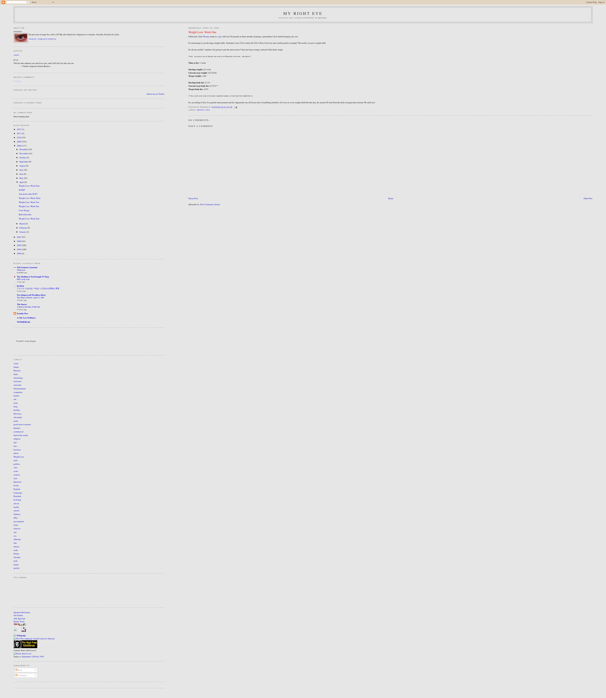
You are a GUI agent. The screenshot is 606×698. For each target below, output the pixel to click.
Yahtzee (17, 514)
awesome (17, 384)
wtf (15, 399)
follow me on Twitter (155, 93)
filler (16, 517)
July (21, 169)
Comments (22, 675)
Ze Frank (17, 499)
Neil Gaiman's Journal (27, 267)
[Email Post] (235, 107)
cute (15, 467)
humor (16, 395)
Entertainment (20, 388)
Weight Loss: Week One (202, 32)
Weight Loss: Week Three (30, 198)
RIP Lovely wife (23, 279)
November (24, 153)
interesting (18, 377)
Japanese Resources (22, 612)
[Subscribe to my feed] (15, 630)
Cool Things (24, 210)
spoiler (16, 568)
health (16, 507)
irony (16, 524)
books (16, 485)
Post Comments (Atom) (210, 204)
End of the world (21, 435)
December (23, 149)
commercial (19, 431)
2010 (19, 137)
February (23, 227)
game (16, 420)
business (17, 449)
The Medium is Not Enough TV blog (33, 276)
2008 (19, 145)
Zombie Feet (22, 313)
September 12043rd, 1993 (33, 656)
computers (18, 392)
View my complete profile (42, 39)
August (22, 165)
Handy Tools (19, 621)
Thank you (21, 270)
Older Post (588, 198)
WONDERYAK (23, 321)
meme (16, 564)
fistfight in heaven (315, 18)
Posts (19, 669)
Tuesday (17, 557)
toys (15, 446)
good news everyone (22, 424)
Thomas (206, 36)
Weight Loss (203, 110)
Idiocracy (18, 413)
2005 (19, 245)
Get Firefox (18, 615)
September (24, 161)
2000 (19, 253)
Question (17, 481)
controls (16, 55)
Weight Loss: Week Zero (29, 218)
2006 (19, 241)
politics (17, 464)
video (16, 363)
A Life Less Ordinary (26, 317)
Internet (17, 428)
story (16, 402)
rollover (17, 528)
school (16, 510)
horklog (20, 285)
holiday (17, 410)
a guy (219, 36)
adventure (18, 417)
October (23, 157)
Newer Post (193, 198)
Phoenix (17, 370)
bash (16, 560)
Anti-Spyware (19, 618)
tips (15, 442)
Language (18, 492)
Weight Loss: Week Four (29, 185)
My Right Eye (303, 13)
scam (16, 471)
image (16, 366)
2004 (19, 249)
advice (16, 503)
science (17, 474)
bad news (17, 381)
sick (15, 478)
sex (15, 535)
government (19, 521)
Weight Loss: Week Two (29, 202)
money (16, 546)
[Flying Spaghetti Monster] (20, 624)
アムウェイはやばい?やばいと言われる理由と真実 (38, 288)
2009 (19, 141)
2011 (19, 133)
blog (16, 406)
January (23, 231)
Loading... (18, 81)
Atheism (17, 539)
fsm (15, 542)
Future (16, 553)
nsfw (16, 460)
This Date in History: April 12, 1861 (30, 297)
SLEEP (22, 189)
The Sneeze (22, 304)
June (21, 173)
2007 (19, 237)
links (16, 374)
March (22, 223)
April (21, 182)
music (16, 453)
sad (15, 532)
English (17, 489)
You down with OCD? (28, 194)
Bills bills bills (25, 214)
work (16, 550)
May (21, 178)
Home (390, 198)
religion (17, 438)
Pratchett (17, 496)
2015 (19, 129)
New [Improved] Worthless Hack (31, 294)
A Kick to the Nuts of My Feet (28, 307)
